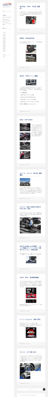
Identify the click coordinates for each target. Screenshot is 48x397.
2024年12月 (4, 38)
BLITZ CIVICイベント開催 (29, 76)
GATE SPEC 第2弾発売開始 (29, 277)
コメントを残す (27, 67)
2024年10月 (4, 41)
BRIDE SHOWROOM (6, 19)
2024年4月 (4, 49)
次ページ (44, 389)
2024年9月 (4, 42)
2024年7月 (4, 45)
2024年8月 (4, 44)
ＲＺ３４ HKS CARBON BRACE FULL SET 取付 (30, 208)
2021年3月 (4, 51)
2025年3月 (4, 35)
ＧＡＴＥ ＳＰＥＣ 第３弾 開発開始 (31, 174)
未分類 (3, 56)
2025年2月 (4, 37)
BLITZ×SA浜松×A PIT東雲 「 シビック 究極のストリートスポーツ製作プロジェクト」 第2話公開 (30, 248)
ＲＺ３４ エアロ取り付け (28, 352)
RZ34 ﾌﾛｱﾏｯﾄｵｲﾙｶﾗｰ (5, 22)
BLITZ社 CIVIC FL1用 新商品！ (30, 7)
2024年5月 (4, 48)
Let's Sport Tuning (7, 4)
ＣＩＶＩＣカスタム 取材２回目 (30, 319)
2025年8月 (4, 34)
